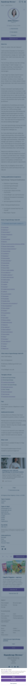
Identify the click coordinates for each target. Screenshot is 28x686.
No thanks (13, 680)
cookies (6, 671)
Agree (13, 676)
